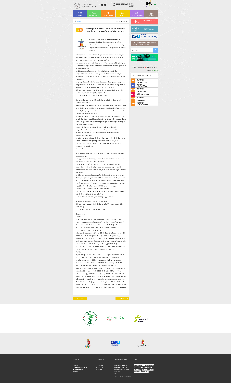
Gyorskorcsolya (94, 16)
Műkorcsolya (108, 16)
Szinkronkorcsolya (137, 16)
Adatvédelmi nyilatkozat (120, 365)
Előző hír (80, 298)
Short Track (80, 16)
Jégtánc (122, 16)
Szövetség (151, 16)
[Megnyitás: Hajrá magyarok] (144, 57)
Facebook (100, 365)
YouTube (100, 369)
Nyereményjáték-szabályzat (121, 369)
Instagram (100, 367)
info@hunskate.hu (82, 367)
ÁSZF (115, 374)
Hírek (135, 367)
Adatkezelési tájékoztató (120, 367)
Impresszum (117, 372)
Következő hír (122, 298)
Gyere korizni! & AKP (149, 21)
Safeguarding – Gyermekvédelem (149, 29)
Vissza (79, 21)
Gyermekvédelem (138, 365)
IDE (145, 67)
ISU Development (144, 36)
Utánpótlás (144, 371)
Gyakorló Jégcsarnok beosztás (122, 376)
